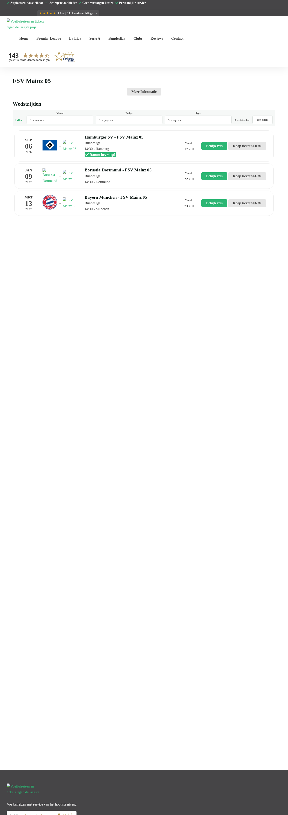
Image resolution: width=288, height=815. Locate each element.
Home (23, 38)
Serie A (94, 38)
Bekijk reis (214, 146)
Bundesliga (116, 38)
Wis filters (262, 119)
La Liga (75, 38)
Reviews (157, 38)
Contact (177, 38)
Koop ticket (247, 146)
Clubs (137, 38)
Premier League (48, 38)
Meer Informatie (144, 91)
